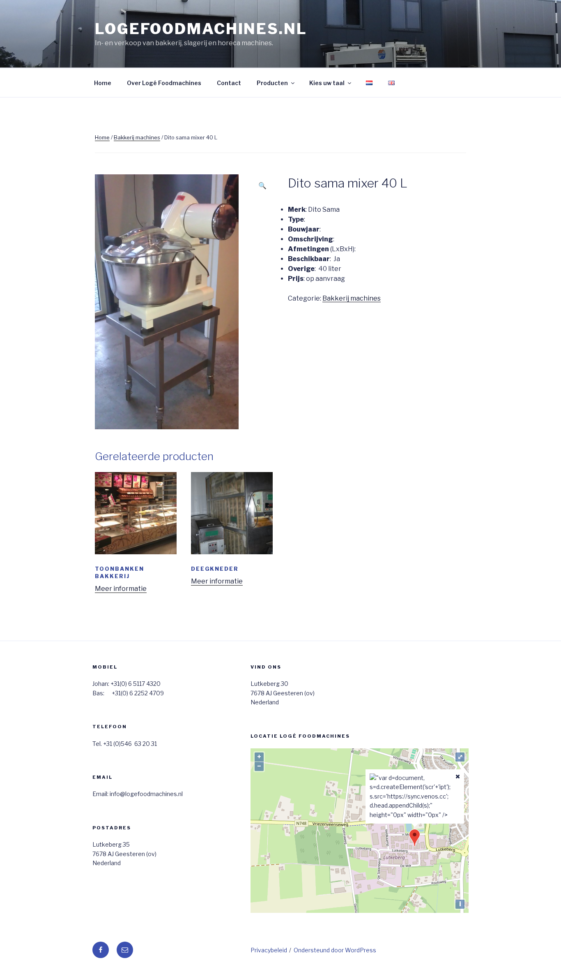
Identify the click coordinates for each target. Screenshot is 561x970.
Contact (229, 82)
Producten (272, 82)
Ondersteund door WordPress (335, 950)
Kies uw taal (327, 82)
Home (102, 82)
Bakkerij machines (137, 137)
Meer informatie (121, 589)
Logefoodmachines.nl (201, 29)
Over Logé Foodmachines (164, 82)
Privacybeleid (269, 950)
